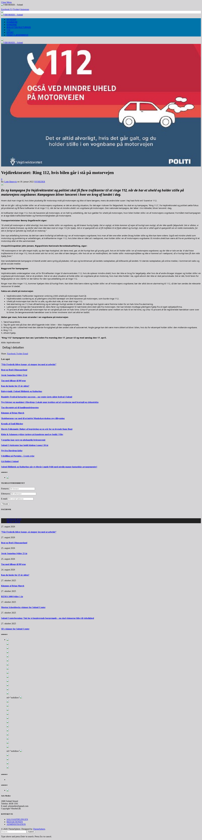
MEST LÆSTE (13, 522)
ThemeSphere (39, 829)
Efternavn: (5, 493)
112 (8, 30)
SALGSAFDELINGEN (17, 819)
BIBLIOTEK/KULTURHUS (19, 27)
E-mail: (4, 499)
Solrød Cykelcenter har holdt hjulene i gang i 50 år (24, 445)
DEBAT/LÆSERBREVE (17, 35)
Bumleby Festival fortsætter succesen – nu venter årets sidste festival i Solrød (36, 397)
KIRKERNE (12, 24)
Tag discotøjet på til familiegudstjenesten (20, 407)
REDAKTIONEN (15, 822)
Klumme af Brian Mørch (12, 413)
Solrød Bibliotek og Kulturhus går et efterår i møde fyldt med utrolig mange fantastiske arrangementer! (49, 467)
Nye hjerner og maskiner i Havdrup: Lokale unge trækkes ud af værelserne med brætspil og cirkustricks (50, 402)
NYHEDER (11, 19)
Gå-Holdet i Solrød (10, 461)
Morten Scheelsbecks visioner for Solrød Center (23, 607)
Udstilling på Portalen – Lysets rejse (17, 456)
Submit (31, 832)
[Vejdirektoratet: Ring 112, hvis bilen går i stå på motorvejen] (101, 166)
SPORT (10, 32)
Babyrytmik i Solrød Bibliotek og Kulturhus (21, 391)
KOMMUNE (12, 22)
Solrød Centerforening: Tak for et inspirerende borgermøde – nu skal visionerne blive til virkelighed (47, 618)
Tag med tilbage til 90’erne (13, 380)
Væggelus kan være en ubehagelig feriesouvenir (23, 440)
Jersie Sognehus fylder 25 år (14, 375)
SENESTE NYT (14, 519)
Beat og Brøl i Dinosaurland (14, 370)
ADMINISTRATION (16, 824)
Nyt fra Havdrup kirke (11, 450)
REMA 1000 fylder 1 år (12, 596)
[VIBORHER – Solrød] (12, 15)
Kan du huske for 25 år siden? (15, 386)
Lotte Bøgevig (10, 181)
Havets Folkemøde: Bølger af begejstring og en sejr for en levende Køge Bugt (36, 429)
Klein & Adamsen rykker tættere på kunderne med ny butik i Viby (32, 434)
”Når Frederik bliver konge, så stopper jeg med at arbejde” (28, 364)
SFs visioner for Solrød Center (15, 629)
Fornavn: (5, 488)
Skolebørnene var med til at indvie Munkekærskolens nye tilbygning (33, 418)
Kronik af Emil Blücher (12, 424)
